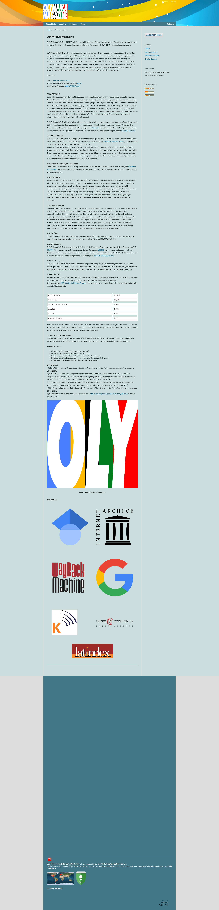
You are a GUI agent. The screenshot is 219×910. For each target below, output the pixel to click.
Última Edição (51, 24)
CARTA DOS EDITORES (60, 80)
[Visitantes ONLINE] (60, 884)
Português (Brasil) (151, 52)
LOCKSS (101, 250)
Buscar (171, 24)
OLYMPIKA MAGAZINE (56, 864)
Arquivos (62, 24)
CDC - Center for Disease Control (72, 283)
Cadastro (165, 2)
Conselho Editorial (128, 131)
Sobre (83, 24)
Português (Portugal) (152, 55)
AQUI (79, 83)
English (147, 49)
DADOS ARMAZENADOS (104, 256)
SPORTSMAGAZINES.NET (110, 864)
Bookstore (73, 24)
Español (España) (151, 59)
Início (48, 30)
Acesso (173, 2)
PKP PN (50, 250)
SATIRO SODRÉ (67, 866)
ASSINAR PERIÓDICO (153, 35)
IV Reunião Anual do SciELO (113, 141)
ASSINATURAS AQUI (73, 86)
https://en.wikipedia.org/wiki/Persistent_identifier (109, 394)
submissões (94, 128)
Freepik (91, 866)
